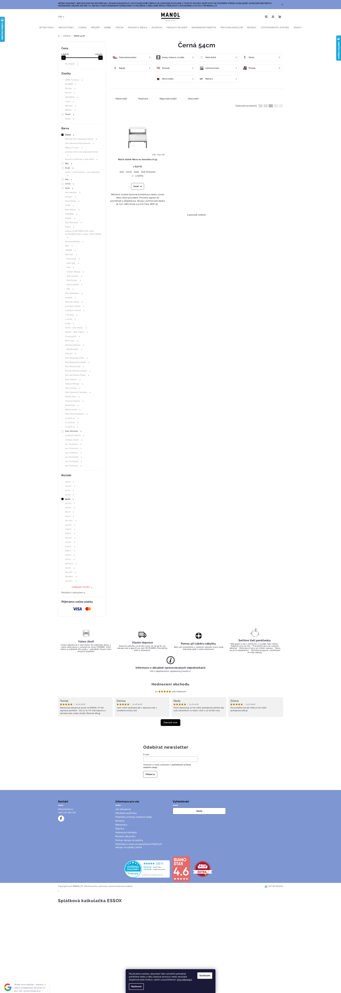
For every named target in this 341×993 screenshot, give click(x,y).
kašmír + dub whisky (76, 332)
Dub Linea (71, 341)
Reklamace (121, 824)
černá (69, 184)
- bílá (69, 289)
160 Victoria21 (73, 466)
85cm (69, 512)
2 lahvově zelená (74, 310)
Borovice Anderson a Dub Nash (81, 159)
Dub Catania (72, 388)
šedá (69, 188)
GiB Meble (71, 97)
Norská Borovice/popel (78, 371)
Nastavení (136, 986)
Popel (69, 227)
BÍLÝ (69, 246)
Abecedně (193, 98)
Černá (69, 135)
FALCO (70, 93)
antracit (70, 197)
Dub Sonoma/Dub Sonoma (79, 143)
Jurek (69, 101)
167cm (70, 559)
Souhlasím (204, 975)
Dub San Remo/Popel (77, 375)
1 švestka (71, 315)
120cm (70, 507)
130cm (70, 529)
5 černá (70, 319)
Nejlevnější (121, 98)
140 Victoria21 (73, 453)
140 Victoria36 (73, 457)
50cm (69, 495)
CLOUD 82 (71, 422)
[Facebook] (61, 818)
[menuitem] (46, 27)
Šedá (69, 168)
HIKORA (70, 250)
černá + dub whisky (76, 328)
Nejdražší (143, 98)
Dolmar (70, 88)
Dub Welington (74, 293)
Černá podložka (74, 241)
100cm (70, 486)
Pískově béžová (74, 401)
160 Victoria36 (73, 461)
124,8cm (70, 581)
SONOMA (71, 214)
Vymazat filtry (81, 587)
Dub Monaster (73, 222)
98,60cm (71, 564)
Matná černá (72, 410)
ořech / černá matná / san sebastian (82, 173)
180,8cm (71, 576)
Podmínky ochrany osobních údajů (133, 817)
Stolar (69, 119)
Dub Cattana (72, 379)
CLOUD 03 (72, 418)
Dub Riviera (72, 210)
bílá (68, 179)
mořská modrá (73, 440)
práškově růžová (74, 435)
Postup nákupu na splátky (129, 840)
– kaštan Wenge (74, 272)
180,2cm (70, 520)
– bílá (69, 267)
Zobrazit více (170, 722)
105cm (70, 546)
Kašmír (70, 218)
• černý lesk (72, 259)
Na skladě (71, 64)
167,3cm (70, 572)
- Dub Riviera (73, 280)
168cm (70, 533)
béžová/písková (74, 345)
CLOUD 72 (71, 427)
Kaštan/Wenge (74, 384)
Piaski (69, 114)
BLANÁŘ (70, 84)
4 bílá (69, 323)
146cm (70, 555)
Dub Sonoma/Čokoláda (78, 392)
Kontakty (120, 821)
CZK (60, 17)
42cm (69, 490)
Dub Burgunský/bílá (76, 358)
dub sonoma (72, 192)
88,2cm (70, 538)
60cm (69, 516)
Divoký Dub (72, 397)
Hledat (199, 811)
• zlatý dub (72, 263)
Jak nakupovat (123, 809)
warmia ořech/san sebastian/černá (81, 153)
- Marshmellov (73, 349)
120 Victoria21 (73, 444)
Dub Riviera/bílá (74, 366)
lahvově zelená (74, 302)
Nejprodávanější (168, 98)
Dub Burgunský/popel (77, 362)
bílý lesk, (71, 254)
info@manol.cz (65, 809)
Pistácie (70, 353)
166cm (70, 551)
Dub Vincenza (73, 431)
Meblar (70, 110)
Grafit (69, 205)
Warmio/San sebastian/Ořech (81, 139)
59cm (69, 482)
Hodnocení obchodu (170, 684)
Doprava (119, 828)
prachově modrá (74, 306)
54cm (69, 499)
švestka (70, 298)
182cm (70, 568)
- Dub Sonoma (73, 285)
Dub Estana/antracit (76, 414)
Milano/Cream (73, 148)
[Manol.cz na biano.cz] (181, 868)
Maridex (70, 106)
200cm (70, 525)
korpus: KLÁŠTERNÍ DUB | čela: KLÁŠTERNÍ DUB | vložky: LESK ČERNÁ (83, 234)
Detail (136, 186)
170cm (70, 542)
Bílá (68, 163)
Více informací (184, 979)
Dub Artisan (72, 201)
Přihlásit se (150, 774)
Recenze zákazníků (125, 836)
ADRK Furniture (74, 80)
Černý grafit (72, 336)
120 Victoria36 (73, 448)
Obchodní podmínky (126, 813)
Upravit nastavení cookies (120, 886)
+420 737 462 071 (67, 812)
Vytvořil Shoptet (275, 886)
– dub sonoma (73, 276)
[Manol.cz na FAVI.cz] (203, 868)
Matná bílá (72, 405)
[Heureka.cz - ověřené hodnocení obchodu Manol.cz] (147, 868)
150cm (70, 503)
